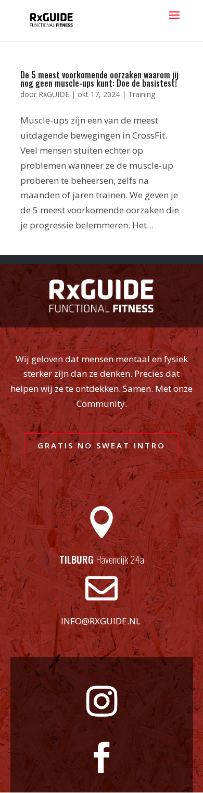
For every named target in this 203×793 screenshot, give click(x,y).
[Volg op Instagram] (101, 701)
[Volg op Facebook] (101, 757)
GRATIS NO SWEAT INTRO (101, 445)
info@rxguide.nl (101, 621)
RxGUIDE (54, 94)
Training (141, 94)
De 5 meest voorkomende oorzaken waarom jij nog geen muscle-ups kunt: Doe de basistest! (99, 79)
